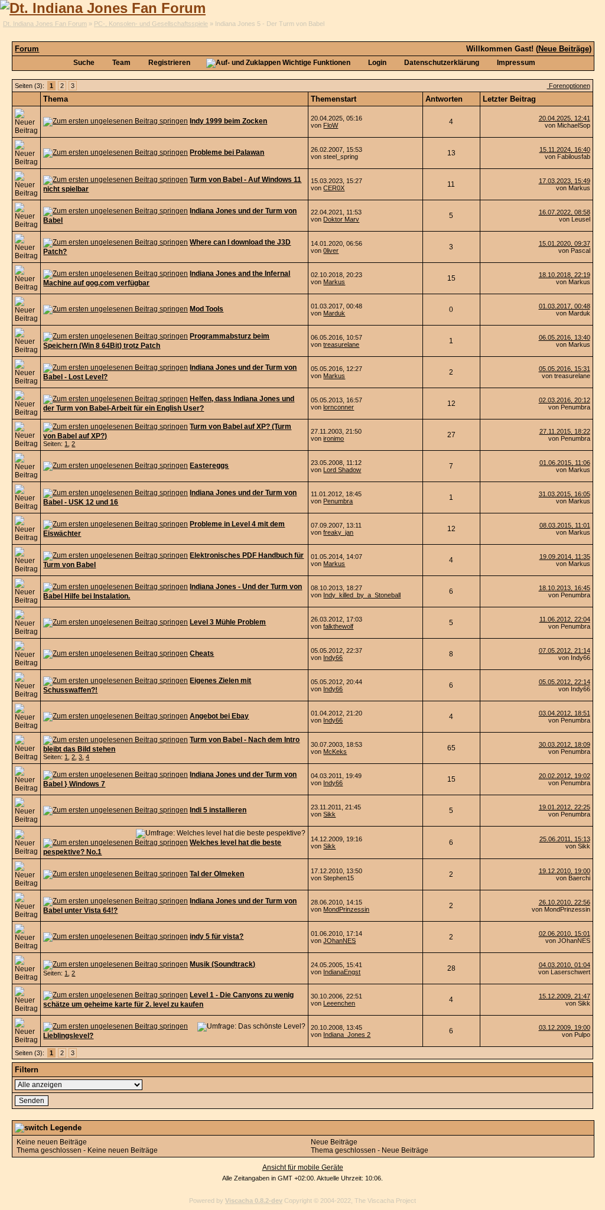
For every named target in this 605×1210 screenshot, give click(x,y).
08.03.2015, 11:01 (564, 525)
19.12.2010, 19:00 (564, 870)
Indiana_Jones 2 (346, 1034)
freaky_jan (338, 532)
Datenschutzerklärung (440, 62)
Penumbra (338, 501)
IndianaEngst (341, 971)
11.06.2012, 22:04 (564, 619)
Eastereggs (209, 465)
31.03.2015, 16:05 (564, 493)
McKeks (335, 751)
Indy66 (333, 657)
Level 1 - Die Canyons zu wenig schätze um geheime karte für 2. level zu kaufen (168, 1000)
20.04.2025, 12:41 (564, 118)
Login (376, 62)
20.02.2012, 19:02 (564, 775)
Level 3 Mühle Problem (228, 622)
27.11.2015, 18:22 (564, 431)
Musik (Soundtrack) (222, 964)
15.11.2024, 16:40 (564, 149)
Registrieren (168, 62)
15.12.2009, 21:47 (564, 996)
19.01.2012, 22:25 (564, 807)
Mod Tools (206, 309)
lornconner (338, 407)
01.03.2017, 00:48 (564, 306)
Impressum (515, 62)
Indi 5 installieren (218, 810)
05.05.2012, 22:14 (564, 681)
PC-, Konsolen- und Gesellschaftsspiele (151, 23)
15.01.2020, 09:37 (564, 243)
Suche (83, 62)
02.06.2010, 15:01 (564, 933)
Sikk (329, 814)
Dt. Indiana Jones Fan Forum (45, 23)
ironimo (333, 438)
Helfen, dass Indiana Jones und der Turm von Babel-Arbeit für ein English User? (168, 403)
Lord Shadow (342, 469)
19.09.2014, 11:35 (564, 556)
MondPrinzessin (346, 909)
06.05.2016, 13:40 (564, 337)
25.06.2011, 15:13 (564, 839)
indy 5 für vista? (216, 936)
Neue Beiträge (563, 48)
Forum (27, 48)
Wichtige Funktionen (315, 62)
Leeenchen (339, 1003)
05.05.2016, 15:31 (564, 368)
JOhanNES (339, 940)
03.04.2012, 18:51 (564, 713)
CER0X (333, 187)
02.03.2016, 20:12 (564, 400)
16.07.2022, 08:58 (564, 212)
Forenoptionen (568, 85)
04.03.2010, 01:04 (564, 964)
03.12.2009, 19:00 (564, 1027)
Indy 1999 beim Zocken (228, 121)
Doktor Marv (341, 219)
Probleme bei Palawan (227, 152)
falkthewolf (338, 626)
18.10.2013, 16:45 (564, 587)
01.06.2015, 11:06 (564, 462)
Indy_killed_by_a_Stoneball (362, 595)
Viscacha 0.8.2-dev (253, 1200)
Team (120, 62)
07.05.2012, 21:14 (564, 650)
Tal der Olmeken (217, 874)
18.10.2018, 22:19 (564, 274)
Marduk (334, 313)
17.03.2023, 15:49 (564, 180)
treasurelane (341, 344)
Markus (334, 281)
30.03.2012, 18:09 (564, 744)
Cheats (202, 653)
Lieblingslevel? (68, 1036)
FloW (330, 125)
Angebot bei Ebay (219, 716)
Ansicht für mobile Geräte (302, 1167)
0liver (331, 250)
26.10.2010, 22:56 (564, 902)
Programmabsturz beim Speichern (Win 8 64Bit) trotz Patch (156, 341)
